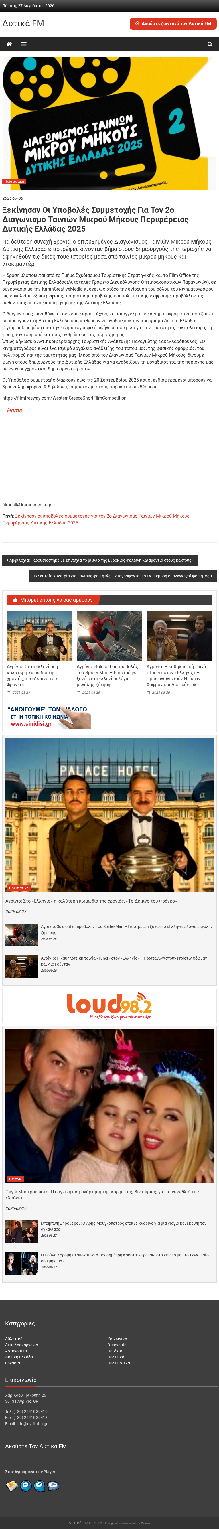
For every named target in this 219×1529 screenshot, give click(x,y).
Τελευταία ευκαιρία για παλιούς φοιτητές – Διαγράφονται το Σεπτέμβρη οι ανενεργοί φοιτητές (121, 576)
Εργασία (12, 1363)
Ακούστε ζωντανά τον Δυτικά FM (176, 23)
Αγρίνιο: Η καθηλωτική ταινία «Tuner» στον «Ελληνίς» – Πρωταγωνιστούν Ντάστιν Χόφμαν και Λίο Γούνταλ (177, 675)
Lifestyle (15, 1179)
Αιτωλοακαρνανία (21, 1345)
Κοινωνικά (117, 1339)
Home (14, 410)
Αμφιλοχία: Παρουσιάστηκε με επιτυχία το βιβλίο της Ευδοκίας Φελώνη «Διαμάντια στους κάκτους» (101, 560)
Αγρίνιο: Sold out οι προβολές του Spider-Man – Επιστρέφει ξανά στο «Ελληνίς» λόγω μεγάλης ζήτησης (107, 675)
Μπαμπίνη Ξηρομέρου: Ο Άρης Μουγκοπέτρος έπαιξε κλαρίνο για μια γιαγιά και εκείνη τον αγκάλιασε (123, 1226)
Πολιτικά (116, 1357)
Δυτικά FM (23, 23)
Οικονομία (117, 1345)
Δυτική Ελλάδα (19, 1357)
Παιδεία (115, 1351)
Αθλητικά (14, 1339)
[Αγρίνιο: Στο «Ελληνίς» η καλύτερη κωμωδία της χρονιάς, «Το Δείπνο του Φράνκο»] (39, 635)
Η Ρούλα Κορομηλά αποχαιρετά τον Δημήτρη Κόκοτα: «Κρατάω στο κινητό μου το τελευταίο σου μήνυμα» (125, 1258)
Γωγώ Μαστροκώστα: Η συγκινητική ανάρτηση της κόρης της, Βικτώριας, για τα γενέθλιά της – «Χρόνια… (104, 1195)
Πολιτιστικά (14, 181)
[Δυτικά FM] (9, 44)
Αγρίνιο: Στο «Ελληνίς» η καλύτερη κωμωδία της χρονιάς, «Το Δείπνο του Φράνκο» (32, 675)
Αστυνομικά (16, 1351)
